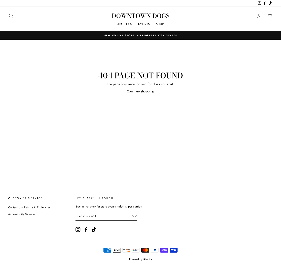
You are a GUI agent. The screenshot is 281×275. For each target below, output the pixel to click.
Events (144, 24)
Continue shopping (140, 91)
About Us (124, 24)
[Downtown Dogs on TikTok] (94, 229)
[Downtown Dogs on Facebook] (86, 229)
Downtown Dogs (141, 16)
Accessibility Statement (22, 214)
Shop (160, 24)
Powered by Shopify (140, 259)
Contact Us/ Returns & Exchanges (29, 207)
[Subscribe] (134, 216)
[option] (140, 35)
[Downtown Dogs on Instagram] (77, 229)
